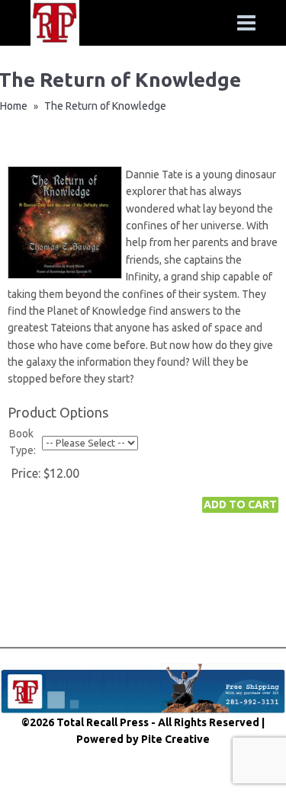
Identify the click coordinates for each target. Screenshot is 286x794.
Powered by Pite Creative (143, 739)
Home (13, 106)
